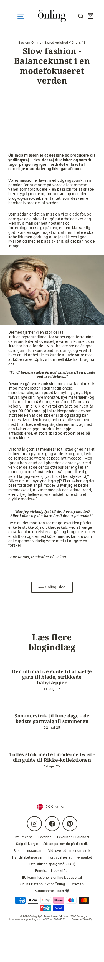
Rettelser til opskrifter (52, 871)
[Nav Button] (20, 16)
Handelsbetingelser (27, 857)
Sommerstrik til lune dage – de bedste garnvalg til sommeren (51, 718)
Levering (45, 837)
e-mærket (84, 857)
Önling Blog (54, 587)
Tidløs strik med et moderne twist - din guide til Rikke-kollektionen (52, 757)
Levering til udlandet (73, 837)
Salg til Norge (27, 844)
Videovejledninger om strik (69, 851)
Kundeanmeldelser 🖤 (52, 891)
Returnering (24, 837)
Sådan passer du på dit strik (65, 844)
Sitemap (77, 884)
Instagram (34, 851)
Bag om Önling (30, 43)
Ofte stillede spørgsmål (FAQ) (52, 864)
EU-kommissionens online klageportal (52, 878)
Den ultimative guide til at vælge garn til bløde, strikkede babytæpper (52, 677)
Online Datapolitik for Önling (42, 884)
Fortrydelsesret (60, 857)
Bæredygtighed (56, 43)
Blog (17, 851)
